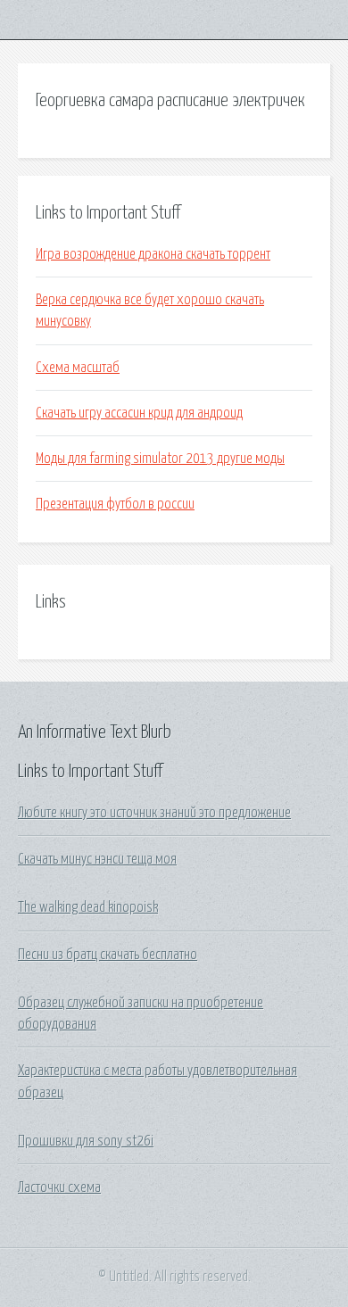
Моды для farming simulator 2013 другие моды (160, 458)
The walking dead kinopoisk (88, 907)
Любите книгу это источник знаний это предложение (154, 813)
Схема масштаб (78, 367)
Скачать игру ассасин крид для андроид (139, 413)
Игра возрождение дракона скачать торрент (153, 254)
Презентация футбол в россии (115, 504)
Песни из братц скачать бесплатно (107, 954)
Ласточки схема (59, 1187)
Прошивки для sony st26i (85, 1141)
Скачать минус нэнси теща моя (97, 859)
